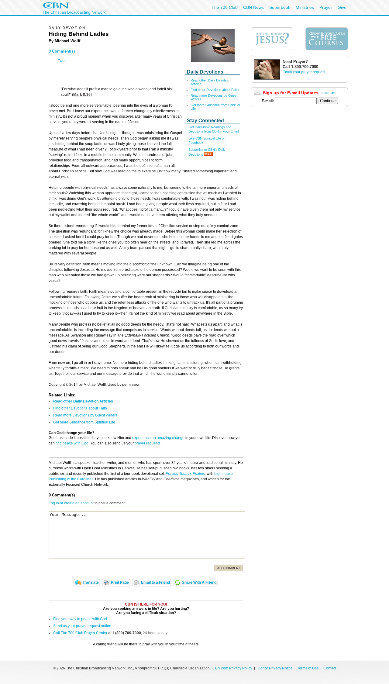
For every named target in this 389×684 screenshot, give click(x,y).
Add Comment (228, 568)
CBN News (253, 7)
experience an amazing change (158, 438)
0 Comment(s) (62, 51)
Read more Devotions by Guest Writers (85, 415)
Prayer (325, 7)
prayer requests (147, 443)
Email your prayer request (304, 72)
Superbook (279, 7)
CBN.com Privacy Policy (232, 668)
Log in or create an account (71, 503)
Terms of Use (308, 668)
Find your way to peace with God (80, 619)
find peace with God (72, 443)
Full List (328, 93)
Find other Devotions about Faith (215, 90)
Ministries (305, 7)
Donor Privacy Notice (275, 668)
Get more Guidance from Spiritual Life (84, 422)
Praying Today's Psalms (185, 474)
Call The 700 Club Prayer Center (80, 633)
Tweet (62, 61)
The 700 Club (225, 7)
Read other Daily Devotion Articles (83, 401)
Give (342, 7)
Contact (329, 668)
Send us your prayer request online (82, 626)
